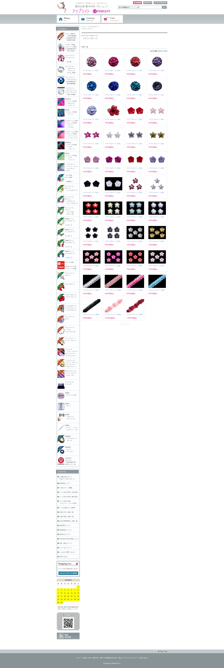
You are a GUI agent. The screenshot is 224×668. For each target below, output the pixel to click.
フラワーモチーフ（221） (135, 144)
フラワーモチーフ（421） (113, 241)
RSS (66, 635)
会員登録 (137, 2)
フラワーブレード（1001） (91, 290)
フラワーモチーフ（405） (91, 217)
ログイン (147, 2)
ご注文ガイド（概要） (66, 488)
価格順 (160, 51)
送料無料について (64, 525)
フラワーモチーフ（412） (156, 217)
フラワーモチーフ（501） (135, 241)
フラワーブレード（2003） (113, 314)
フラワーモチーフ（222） (156, 144)
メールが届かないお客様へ (67, 507)
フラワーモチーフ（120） (113, 119)
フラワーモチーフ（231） (156, 119)
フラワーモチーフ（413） (91, 241)
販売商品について (64, 483)
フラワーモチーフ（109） (113, 95)
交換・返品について (65, 543)
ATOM (68, 637)
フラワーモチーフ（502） (156, 241)
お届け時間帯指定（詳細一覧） (69, 521)
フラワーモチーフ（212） (91, 192)
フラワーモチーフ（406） (113, 217)
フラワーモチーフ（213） (113, 192)
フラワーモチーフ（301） (135, 192)
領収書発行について (65, 530)
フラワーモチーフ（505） (135, 266)
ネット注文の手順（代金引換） (69, 492)
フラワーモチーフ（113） (91, 119)
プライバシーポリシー (130, 658)
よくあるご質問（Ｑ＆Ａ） (67, 552)
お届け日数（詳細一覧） (67, 516)
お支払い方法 (86, 658)
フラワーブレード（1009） (91, 314)
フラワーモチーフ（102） (91, 70)
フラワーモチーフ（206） (156, 168)
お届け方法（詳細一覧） (67, 512)
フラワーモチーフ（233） (113, 144)
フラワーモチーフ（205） (135, 168)
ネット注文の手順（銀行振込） (69, 496)
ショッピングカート (112, 19)
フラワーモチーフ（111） (135, 95)
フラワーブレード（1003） (113, 290)
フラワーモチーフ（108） (91, 95)
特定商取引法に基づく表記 (113, 658)
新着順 (165, 51)
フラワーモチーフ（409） (135, 217)
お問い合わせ (90, 19)
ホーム (68, 19)
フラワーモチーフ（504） (113, 266)
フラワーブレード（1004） (135, 290)
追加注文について (64, 534)
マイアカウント (160, 2)
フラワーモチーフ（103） (113, 70)
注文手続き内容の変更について (69, 539)
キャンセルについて (65, 548)
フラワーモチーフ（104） (135, 70)
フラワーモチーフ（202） (91, 168)
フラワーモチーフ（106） (156, 70)
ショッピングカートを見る (68, 573)
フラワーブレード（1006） (157, 290)
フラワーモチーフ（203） (113, 168)
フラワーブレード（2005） (135, 314)
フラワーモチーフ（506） (156, 266)
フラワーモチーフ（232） (91, 144)
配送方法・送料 (98, 658)
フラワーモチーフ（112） (156, 95)
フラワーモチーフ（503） (91, 266)
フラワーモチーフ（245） (135, 119)
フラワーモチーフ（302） (156, 192)
